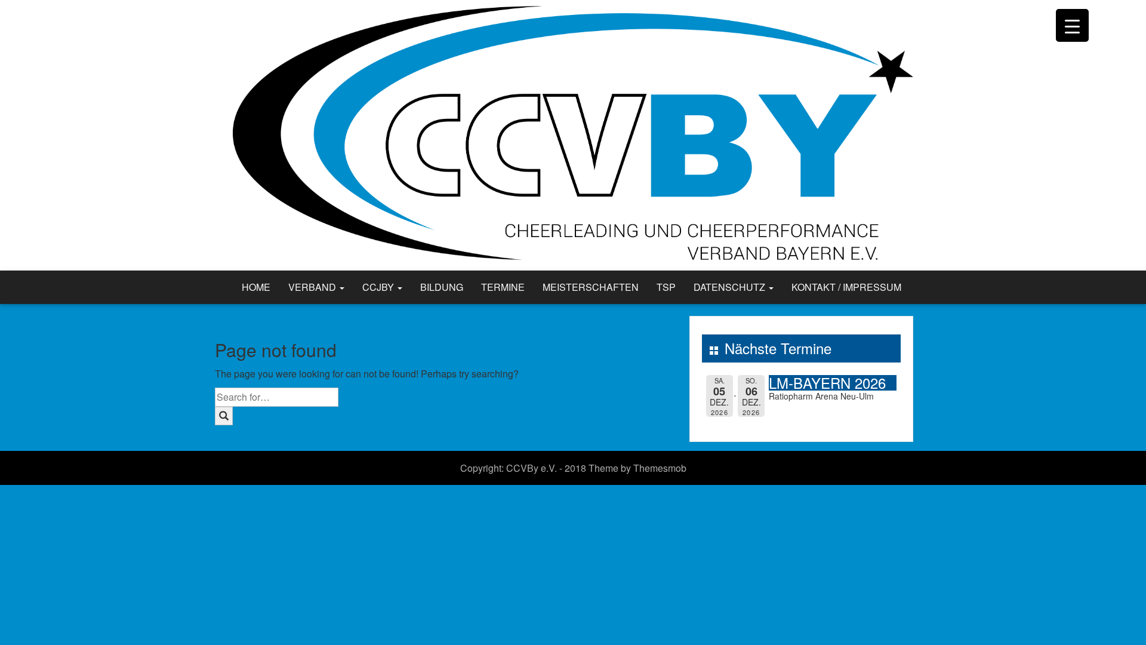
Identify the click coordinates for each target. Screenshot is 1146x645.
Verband (313, 287)
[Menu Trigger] (1072, 25)
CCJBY (379, 287)
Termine (503, 287)
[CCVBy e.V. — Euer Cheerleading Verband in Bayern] (573, 134)
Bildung (441, 287)
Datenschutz (731, 287)
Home (256, 287)
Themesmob (659, 468)
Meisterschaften (591, 287)
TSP (666, 287)
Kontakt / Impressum (846, 287)
